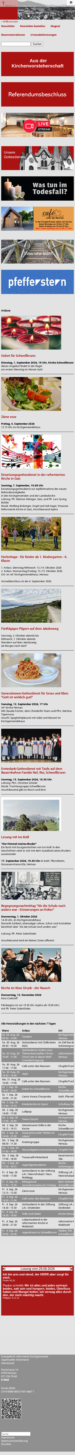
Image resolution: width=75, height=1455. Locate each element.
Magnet (55, 26)
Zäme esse (8, 417)
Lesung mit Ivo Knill (15, 837)
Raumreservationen (13, 34)
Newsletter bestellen (32, 26)
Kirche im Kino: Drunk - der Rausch (25, 988)
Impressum (8, 1437)
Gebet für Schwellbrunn (18, 356)
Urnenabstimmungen (43, 34)
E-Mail (5, 1379)
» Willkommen (10, 21)
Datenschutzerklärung (14, 1441)
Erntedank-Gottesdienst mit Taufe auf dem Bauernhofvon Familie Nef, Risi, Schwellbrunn (33, 770)
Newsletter (8, 26)
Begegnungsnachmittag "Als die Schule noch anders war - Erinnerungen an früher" (33, 907)
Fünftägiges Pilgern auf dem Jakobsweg (30, 628)
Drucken (6, 1444)
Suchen (37, 43)
